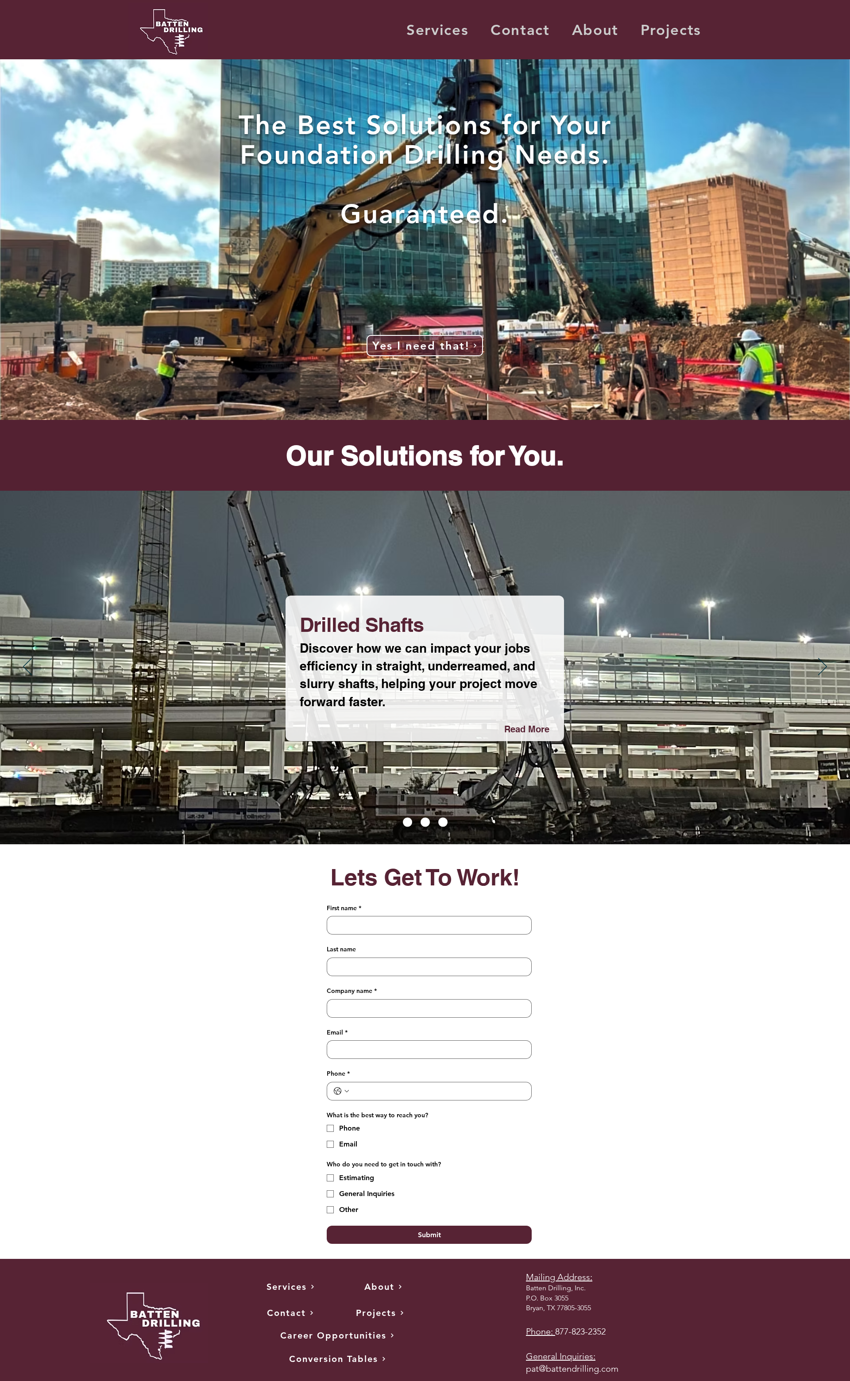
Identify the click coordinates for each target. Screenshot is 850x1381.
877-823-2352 (580, 1331)
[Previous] (27, 667)
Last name (341, 949)
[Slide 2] (425, 822)
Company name (352, 991)
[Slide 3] (443, 822)
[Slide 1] (407, 822)
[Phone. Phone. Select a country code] (341, 1091)
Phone (338, 1073)
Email (337, 1032)
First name (344, 908)
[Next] (822, 667)
